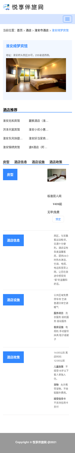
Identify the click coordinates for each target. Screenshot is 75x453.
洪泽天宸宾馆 (11, 129)
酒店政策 (55, 162)
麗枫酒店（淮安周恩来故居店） (39, 120)
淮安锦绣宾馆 (11, 147)
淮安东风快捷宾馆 (13, 138)
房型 (6, 162)
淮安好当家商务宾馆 (39, 138)
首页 (20, 30)
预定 (58, 219)
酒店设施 (38, 162)
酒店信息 (20, 162)
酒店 (29, 30)
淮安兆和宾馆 (11, 120)
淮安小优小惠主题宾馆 (39, 129)
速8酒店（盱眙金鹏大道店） (39, 147)
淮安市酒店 (42, 30)
